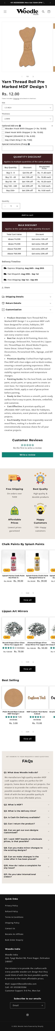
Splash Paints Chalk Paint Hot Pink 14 (13, 577)
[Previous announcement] (5, 3)
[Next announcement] (50, 3)
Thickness (6, 114)
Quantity (5, 201)
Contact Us (10, 928)
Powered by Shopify (35, 1026)
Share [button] (7, 287)
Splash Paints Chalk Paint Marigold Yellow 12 (37, 577)
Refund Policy (11, 911)
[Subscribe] (42, 1005)
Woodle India (23, 1026)
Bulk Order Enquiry (14, 940)
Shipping (16, 98)
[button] (5, 11)
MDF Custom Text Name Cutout (37, 713)
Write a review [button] (27, 454)
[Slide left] (22, 76)
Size (3, 102)
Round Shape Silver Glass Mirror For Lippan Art (13, 644)
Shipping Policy (12, 923)
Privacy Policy (11, 905)
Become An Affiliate (14, 934)
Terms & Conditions (14, 917)
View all (28, 600)
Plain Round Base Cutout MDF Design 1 (13, 713)
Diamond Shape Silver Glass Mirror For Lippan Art (37, 644)
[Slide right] (33, 76)
